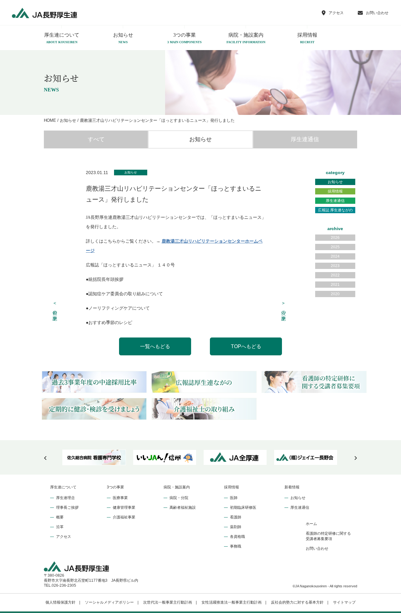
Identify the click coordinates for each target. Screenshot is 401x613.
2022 (335, 275)
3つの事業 (184, 38)
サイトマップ (344, 602)
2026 (335, 237)
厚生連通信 (305, 139)
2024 (335, 256)
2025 (335, 247)
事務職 (235, 546)
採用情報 (307, 38)
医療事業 (120, 498)
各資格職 (237, 536)
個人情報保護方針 (60, 602)
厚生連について (61, 38)
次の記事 (283, 307)
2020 (335, 294)
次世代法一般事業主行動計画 (167, 602)
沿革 (60, 527)
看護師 (235, 517)
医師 (233, 498)
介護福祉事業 (124, 517)
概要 (60, 517)
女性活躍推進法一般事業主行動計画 (231, 602)
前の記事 (55, 307)
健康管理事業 (124, 507)
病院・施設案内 (246, 38)
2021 (335, 284)
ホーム (311, 524)
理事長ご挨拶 (67, 507)
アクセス (63, 536)
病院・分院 (178, 498)
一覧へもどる (155, 346)
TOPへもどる (246, 346)
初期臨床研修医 (243, 507)
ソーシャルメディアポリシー (109, 602)
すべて (96, 139)
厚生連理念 (65, 498)
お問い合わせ (317, 548)
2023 (335, 266)
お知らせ (123, 38)
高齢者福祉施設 (182, 507)
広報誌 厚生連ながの (335, 210)
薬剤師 (235, 527)
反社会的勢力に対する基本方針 (297, 602)
